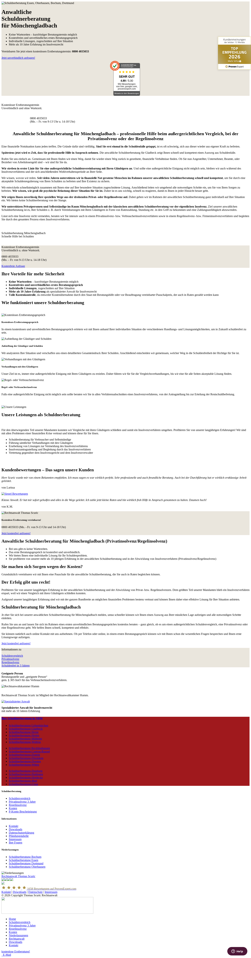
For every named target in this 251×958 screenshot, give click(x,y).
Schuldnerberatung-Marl (23, 780)
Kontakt (13, 826)
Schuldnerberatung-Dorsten (25, 761)
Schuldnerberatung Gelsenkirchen (28, 725)
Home (12, 918)
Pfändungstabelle (19, 835)
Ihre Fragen (15, 842)
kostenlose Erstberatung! (15, 951)
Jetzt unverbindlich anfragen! (18, 57)
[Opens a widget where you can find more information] (237, 951)
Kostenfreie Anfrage (13, 266)
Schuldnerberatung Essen (23, 860)
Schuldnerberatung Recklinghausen (29, 748)
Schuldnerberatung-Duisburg (25, 770)
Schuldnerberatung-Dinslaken (26, 758)
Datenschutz (35, 892)
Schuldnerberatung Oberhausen (27, 866)
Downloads (15, 829)
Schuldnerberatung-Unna (23, 784)
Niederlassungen (18, 935)
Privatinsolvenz (10, 659)
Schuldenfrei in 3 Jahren (15, 665)
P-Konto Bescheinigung (23, 811)
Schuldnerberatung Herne (24, 732)
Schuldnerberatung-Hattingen (26, 774)
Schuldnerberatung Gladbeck (26, 728)
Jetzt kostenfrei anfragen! (16, 533)
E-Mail (6, 954)
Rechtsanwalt (16, 938)
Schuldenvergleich (12, 655)
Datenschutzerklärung (21, 832)
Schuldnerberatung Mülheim (25, 738)
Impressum (15, 839)
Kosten (13, 808)
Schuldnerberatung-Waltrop (25, 742)
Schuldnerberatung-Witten (24, 764)
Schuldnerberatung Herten (24, 735)
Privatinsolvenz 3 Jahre (22, 801)
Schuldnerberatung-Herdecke (26, 777)
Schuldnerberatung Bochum (25, 856)
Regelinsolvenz (10, 662)
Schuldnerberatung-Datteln (24, 754)
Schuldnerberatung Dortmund (26, 863)
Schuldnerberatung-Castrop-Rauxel (29, 751)
